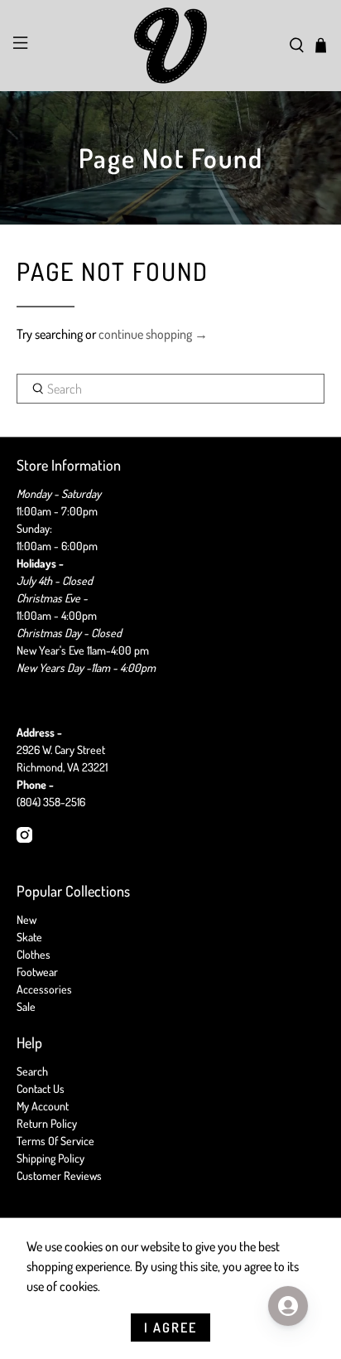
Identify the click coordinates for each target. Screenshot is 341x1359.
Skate (29, 937)
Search (32, 1071)
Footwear (37, 972)
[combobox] (170, 389)
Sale (26, 1006)
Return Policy (47, 1123)
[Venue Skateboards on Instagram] (24, 838)
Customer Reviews (59, 1175)
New (26, 919)
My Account (43, 1106)
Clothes (33, 954)
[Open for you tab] (288, 1306)
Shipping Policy (50, 1158)
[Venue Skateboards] (170, 45)
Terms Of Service (55, 1141)
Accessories (44, 989)
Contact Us (41, 1088)
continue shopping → (153, 334)
